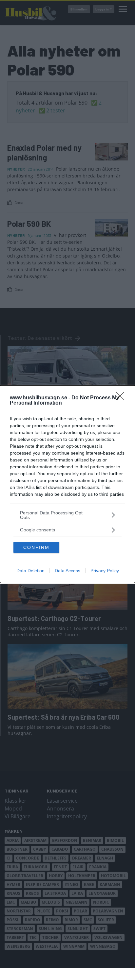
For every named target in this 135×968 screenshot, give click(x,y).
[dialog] (67, 484)
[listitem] (67, 515)
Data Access (67, 570)
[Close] (122, 398)
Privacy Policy (104, 570)
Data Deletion (30, 570)
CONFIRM (36, 547)
